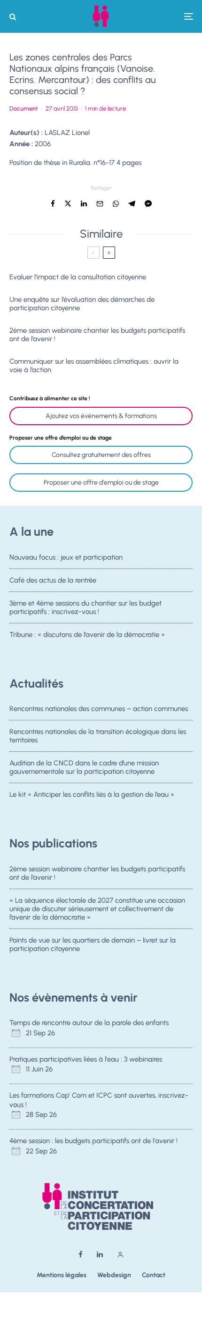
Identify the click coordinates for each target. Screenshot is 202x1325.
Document (23, 108)
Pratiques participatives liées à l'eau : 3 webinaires (85, 1059)
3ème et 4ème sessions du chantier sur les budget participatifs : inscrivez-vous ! (85, 607)
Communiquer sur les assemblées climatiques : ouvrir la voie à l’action (94, 365)
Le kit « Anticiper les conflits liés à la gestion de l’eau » (91, 794)
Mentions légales (61, 1275)
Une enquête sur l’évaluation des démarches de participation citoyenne (82, 303)
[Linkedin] (100, 1254)
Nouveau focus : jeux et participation (66, 557)
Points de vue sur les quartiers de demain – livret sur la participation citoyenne (92, 944)
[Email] (99, 203)
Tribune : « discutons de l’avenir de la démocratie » (87, 634)
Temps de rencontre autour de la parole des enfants (89, 1022)
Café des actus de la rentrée (52, 580)
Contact (153, 1275)
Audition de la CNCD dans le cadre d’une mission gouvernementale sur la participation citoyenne (84, 767)
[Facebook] (80, 1254)
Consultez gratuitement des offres (101, 455)
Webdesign (114, 1275)
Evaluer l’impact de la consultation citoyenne (77, 277)
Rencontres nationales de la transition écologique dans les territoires (97, 735)
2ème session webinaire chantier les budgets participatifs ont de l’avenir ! (97, 334)
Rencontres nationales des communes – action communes (98, 708)
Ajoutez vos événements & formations (101, 416)
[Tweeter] (67, 203)
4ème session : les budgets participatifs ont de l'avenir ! (93, 1141)
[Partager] (53, 203)
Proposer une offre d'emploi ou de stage (101, 483)
